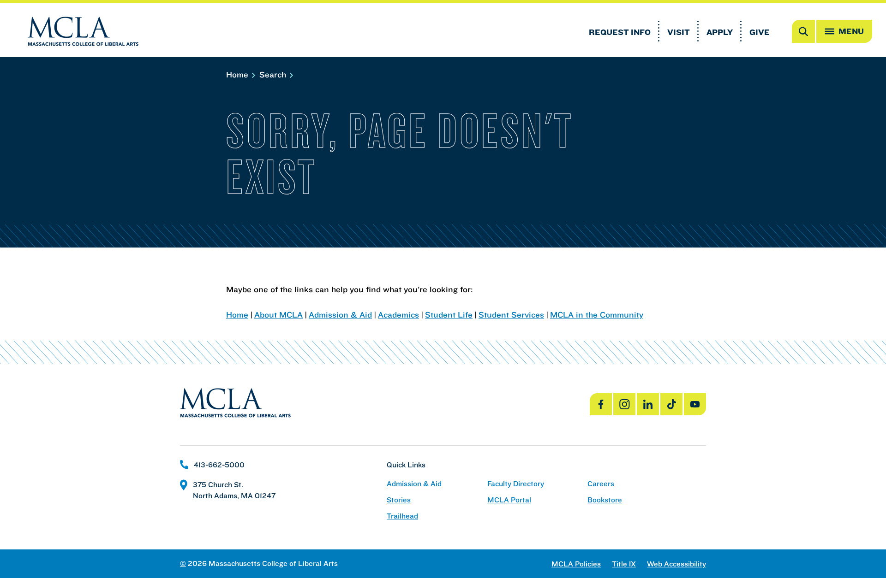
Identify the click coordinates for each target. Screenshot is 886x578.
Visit (678, 32)
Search (273, 74)
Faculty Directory (515, 483)
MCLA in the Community (596, 314)
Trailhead (402, 516)
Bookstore (604, 499)
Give (759, 32)
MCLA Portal (509, 499)
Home (238, 74)
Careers (600, 483)
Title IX (624, 564)
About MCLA (278, 314)
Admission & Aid (340, 314)
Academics (398, 314)
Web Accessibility (676, 564)
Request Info (620, 32)
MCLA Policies (576, 564)
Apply (719, 32)
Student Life (449, 314)
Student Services (511, 314)
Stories (399, 499)
